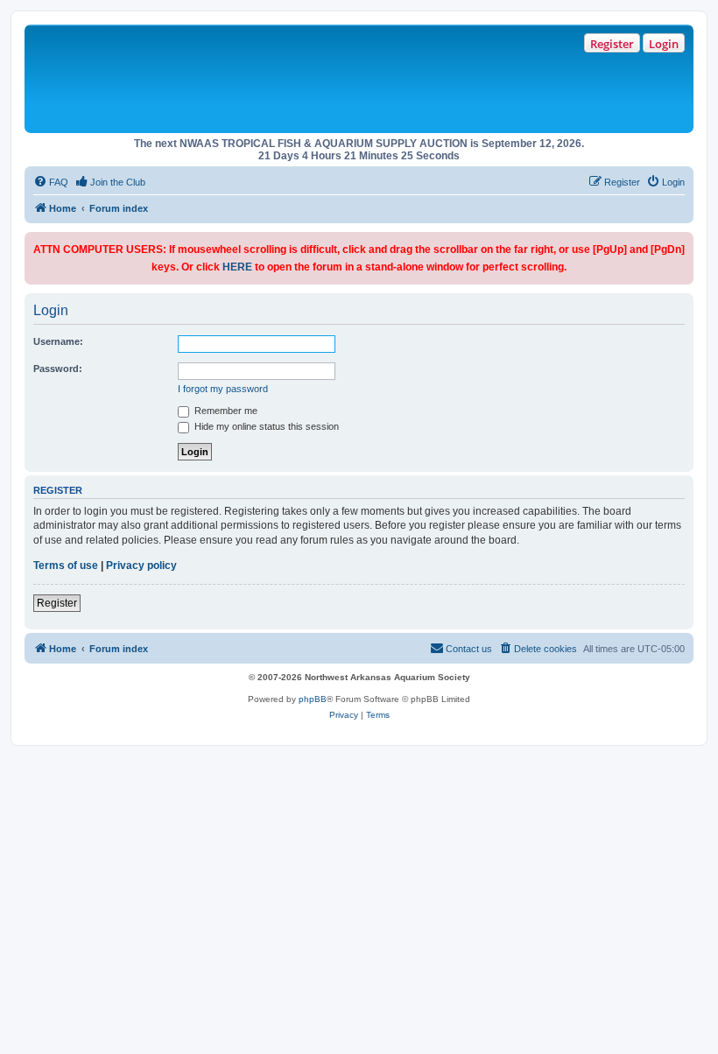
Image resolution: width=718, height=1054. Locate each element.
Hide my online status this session (265, 426)
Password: (57, 368)
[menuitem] (50, 182)
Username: (58, 341)
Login (664, 44)
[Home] (280, 79)
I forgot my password (223, 388)
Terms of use (65, 565)
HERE (237, 267)
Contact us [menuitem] (469, 648)
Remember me (224, 410)
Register (612, 44)
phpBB (313, 699)
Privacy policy (141, 565)
